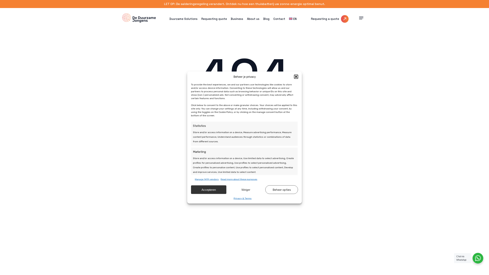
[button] (296, 77)
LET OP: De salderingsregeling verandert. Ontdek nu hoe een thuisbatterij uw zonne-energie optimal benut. (244, 4)
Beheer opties (282, 189)
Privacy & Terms (243, 198)
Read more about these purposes (239, 179)
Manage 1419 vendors (207, 179)
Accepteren (209, 189)
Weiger (245, 189)
